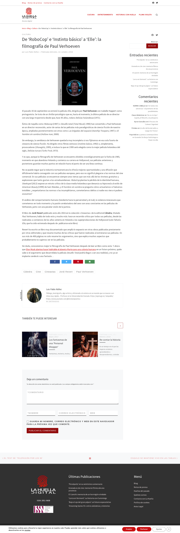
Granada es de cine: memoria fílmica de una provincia (86, 489)
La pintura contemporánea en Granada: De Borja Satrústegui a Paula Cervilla (145, 137)
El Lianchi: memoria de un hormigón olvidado (87, 494)
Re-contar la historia (110, 339)
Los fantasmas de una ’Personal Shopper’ (58, 343)
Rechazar (144, 529)
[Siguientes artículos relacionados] (120, 325)
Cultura (34, 28)
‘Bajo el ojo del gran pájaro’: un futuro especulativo (90, 502)
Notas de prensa (140, 487)
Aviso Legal (138, 506)
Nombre (33, 413)
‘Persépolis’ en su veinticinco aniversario (85, 484)
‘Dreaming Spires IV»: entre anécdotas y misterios (89, 506)
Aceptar (129, 529)
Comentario (36, 392)
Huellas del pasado (142, 491)
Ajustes (159, 529)
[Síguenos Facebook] (153, 2)
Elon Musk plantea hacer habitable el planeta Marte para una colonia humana (61, 249)
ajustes (27, 530)
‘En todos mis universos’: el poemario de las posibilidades (147, 108)
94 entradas (52, 301)
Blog (29, 28)
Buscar (154, 42)
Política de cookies (142, 502)
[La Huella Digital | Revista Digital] (29, 12)
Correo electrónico (72, 414)
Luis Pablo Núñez (32, 52)
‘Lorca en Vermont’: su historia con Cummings (88, 498)
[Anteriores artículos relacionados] (114, 325)
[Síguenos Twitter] (157, 2)
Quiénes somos (140, 495)
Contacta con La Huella (143, 498)
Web (92, 413)
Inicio (24, 28)
